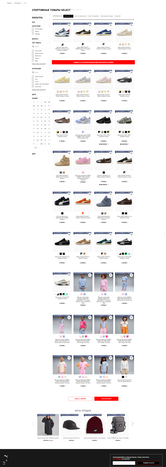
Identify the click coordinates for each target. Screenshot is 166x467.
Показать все (106, 398)
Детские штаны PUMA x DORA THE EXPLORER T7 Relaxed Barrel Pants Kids (124, 298)
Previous (117, 253)
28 (37, 117)
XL (45, 144)
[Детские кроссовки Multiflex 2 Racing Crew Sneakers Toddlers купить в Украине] (62, 32)
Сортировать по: (57, 16)
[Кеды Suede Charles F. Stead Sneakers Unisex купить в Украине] (124, 32)
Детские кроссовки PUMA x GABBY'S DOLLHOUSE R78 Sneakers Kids (83, 136)
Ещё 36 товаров (80, 398)
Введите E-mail (117, 463)
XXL (49, 144)
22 (49, 109)
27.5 (34, 117)
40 (33, 132)
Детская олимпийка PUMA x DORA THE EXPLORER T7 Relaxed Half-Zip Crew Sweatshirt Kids (83, 300)
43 (33, 136)
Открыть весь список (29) (39, 63)
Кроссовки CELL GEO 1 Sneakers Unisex (104, 135)
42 (45, 132)
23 (33, 113)
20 (41, 109)
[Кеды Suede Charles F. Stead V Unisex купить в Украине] (83, 241)
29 (45, 117)
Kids (38, 140)
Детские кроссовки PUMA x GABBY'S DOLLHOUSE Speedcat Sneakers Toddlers (83, 178)
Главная (9, 3)
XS (45, 140)
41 (41, 132)
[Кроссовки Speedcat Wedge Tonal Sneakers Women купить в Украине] (62, 160)
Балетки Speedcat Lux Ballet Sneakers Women (104, 176)
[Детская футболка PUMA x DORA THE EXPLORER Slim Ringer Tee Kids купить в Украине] (83, 324)
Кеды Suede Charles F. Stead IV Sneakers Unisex (83, 217)
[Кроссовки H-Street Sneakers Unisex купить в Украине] (124, 79)
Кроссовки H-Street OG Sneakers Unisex (124, 257)
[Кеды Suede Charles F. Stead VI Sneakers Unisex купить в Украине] (103, 32)
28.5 (41, 117)
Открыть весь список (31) (39, 89)
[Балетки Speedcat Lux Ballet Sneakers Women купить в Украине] (103, 160)
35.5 (45, 125)
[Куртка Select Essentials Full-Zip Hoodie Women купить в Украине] (124, 364)
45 (45, 136)
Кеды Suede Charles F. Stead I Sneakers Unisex (124, 176)
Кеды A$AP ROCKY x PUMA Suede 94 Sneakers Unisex (83, 49)
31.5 (38, 121)
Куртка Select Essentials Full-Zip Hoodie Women (125, 380)
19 (37, 109)
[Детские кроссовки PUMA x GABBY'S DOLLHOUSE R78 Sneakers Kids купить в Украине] (83, 119)
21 (45, 109)
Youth (36, 147)
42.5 (49, 132)
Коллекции (18, 3)
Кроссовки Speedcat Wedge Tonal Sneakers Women (62, 177)
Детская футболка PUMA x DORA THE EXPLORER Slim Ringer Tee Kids (83, 341)
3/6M (49, 102)
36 (49, 125)
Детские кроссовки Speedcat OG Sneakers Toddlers (62, 218)
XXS (41, 140)
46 (49, 136)
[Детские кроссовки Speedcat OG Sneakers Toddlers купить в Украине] (62, 201)
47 (33, 140)
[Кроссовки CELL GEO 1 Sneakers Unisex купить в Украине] (103, 119)
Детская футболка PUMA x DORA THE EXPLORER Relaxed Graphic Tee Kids (62, 381)
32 (41, 121)
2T (45, 106)
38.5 (45, 128)
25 (41, 113)
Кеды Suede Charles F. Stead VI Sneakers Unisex (104, 48)
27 (49, 113)
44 (37, 136)
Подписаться (148, 463)
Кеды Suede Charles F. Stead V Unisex (83, 257)
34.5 (38, 125)
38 (41, 128)
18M (41, 106)
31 (33, 121)
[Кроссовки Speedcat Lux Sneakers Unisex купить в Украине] (124, 201)
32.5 (45, 121)
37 (33, 128)
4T (33, 109)
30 (49, 117)
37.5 (38, 128)
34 (33, 125)
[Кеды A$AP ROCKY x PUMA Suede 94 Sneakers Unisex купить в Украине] (83, 32)
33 (49, 121)
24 (37, 113)
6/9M (34, 106)
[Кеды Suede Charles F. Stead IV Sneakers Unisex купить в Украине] (83, 201)
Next (131, 254)
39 (49, 128)
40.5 (38, 132)
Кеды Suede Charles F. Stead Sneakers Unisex (124, 48)
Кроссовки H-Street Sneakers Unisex (124, 95)
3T (49, 106)
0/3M (45, 102)
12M (38, 106)
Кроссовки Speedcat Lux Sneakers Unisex (124, 217)
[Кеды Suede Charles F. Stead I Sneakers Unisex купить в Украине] (124, 160)
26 (45, 113)
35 (41, 125)
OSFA (41, 144)
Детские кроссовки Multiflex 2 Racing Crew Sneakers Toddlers (62, 49)
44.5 (41, 136)
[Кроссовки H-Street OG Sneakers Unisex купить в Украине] (124, 241)
